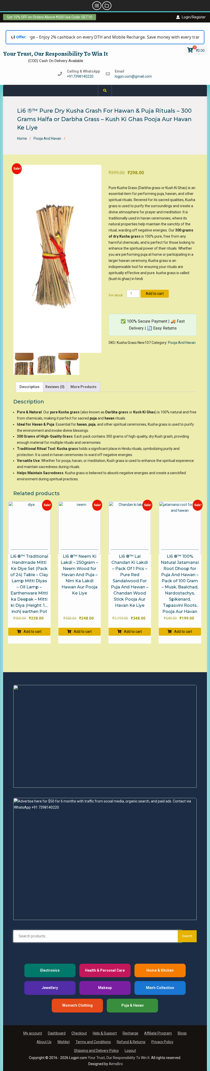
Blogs (182, 1033)
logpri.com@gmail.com (133, 76)
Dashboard (57, 1033)
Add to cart (155, 294)
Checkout (79, 1033)
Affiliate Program (158, 1033)
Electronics (50, 970)
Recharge (130, 1033)
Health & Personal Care (105, 970)
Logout (130, 1051)
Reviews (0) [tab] (55, 387)
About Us (44, 1042)
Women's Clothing (77, 1005)
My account (32, 1033)
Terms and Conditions (93, 1042)
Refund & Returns (131, 1042)
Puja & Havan (132, 1005)
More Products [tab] (83, 387)
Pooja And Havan (47, 138)
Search (187, 936)
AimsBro (116, 1064)
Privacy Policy (162, 1042)
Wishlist (63, 1042)
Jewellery (50, 988)
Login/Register (194, 17)
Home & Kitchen (160, 970)
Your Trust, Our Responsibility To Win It (55, 54)
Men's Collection (160, 988)
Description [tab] (29, 387)
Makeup (105, 988)
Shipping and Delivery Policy (96, 1051)
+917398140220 (80, 76)
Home (22, 138)
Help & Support (105, 1033)
